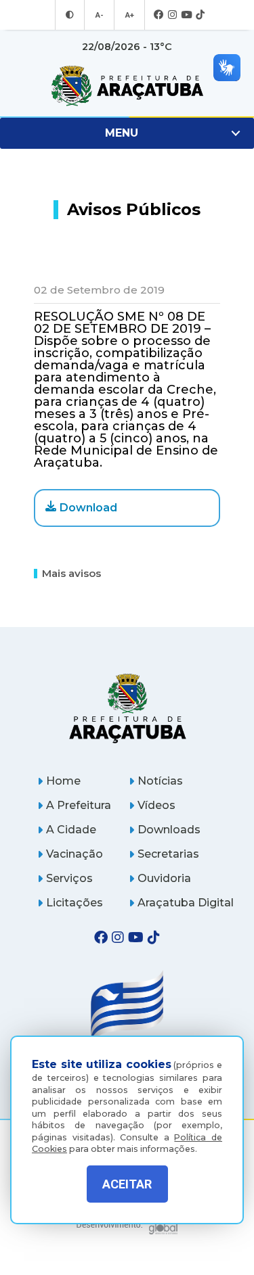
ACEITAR (127, 1184)
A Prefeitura (78, 805)
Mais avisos (71, 573)
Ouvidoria (164, 878)
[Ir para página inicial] (127, 86)
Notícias (160, 780)
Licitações (74, 902)
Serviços (69, 878)
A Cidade (71, 829)
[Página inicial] (127, 708)
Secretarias (168, 854)
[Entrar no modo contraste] (69, 15)
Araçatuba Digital (185, 902)
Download (88, 507)
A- (99, 15)
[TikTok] (200, 15)
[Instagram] (172, 15)
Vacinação (74, 854)
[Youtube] (186, 15)
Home (63, 780)
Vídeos (156, 805)
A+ (129, 15)
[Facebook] (159, 15)
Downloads (168, 829)
